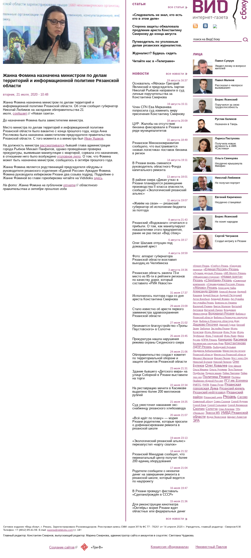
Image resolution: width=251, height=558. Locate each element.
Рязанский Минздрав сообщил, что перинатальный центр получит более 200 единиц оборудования (159, 458)
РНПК (205, 384)
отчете (70, 185)
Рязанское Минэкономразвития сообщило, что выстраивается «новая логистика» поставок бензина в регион (159, 148)
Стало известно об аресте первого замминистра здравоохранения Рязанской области (158, 312)
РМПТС (197, 384)
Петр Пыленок (235, 369)
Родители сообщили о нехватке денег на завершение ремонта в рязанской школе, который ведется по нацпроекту (158, 476)
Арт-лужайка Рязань (203, 302)
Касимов (240, 339)
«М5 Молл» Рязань (235, 273)
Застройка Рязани (220, 328)
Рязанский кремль (232, 388)
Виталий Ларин (213, 310)
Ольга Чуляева (218, 369)
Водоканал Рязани (221, 313)
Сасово (242, 397)
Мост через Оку (239, 358)
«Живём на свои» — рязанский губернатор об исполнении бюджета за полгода (159, 207)
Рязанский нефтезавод (209, 392)
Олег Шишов (234, 366)
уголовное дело (69, 156)
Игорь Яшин (230, 336)
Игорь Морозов (213, 332)
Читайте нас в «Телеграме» (153, 61)
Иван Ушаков (93, 138)
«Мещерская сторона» (206, 276)
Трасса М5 (212, 413)
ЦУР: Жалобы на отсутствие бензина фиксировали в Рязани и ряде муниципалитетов (157, 127)
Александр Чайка (227, 288)
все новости (175, 73)
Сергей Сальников (217, 405)
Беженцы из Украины (226, 302)
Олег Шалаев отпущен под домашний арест (152, 244)
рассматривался (52, 145)
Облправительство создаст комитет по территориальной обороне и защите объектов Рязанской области (159, 358)
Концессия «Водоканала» (170, 547)
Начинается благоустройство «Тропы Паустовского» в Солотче (159, 327)
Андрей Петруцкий (231, 295)
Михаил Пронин (222, 358)
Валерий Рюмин (203, 306)
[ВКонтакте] (205, 27)
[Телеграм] (215, 27)
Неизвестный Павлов (211, 547)
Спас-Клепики (227, 409)
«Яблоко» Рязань (205, 287)
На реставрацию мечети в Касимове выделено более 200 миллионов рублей (159, 391)
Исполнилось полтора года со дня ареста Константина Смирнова (158, 297)
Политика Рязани (216, 377)
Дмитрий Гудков (227, 325)
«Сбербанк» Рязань (218, 280)
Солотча (212, 409)
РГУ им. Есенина (236, 380)
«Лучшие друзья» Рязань (208, 273)
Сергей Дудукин (239, 401)
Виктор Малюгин (222, 306)
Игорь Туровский (214, 336)
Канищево (225, 339)
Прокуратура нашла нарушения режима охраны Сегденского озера (158, 340)
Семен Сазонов (222, 401)
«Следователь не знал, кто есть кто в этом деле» (157, 16)
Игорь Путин (229, 332)
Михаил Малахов (203, 358)
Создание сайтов (63, 547)
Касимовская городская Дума (208, 343)
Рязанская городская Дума (217, 386)
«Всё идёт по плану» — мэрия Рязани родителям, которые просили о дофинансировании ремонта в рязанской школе (159, 423)
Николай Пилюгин (222, 362)
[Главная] (220, 29)
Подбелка (198, 373)
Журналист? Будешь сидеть (154, 53)
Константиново (235, 343)
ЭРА (196, 420)
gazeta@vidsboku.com (61, 530)
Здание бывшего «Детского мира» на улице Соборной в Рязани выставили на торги (160, 375)
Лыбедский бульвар (224, 347)
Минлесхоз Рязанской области (230, 354)
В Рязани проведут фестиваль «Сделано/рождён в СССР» (155, 492)
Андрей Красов (211, 295)
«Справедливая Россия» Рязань (225, 284)
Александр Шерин (205, 291)
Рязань (229, 396)
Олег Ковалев (216, 365)
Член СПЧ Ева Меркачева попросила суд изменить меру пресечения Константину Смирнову (158, 110)
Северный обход (203, 401)
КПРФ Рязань (209, 339)
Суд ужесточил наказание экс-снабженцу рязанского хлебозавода (159, 406)
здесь (98, 178)
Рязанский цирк (213, 397)
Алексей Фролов (227, 291)
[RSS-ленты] (195, 27)
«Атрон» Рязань (201, 266)
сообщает (21, 113)
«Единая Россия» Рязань (221, 269)
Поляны (235, 377)
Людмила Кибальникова (207, 350)
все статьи (176, 7)
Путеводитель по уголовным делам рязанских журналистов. (157, 43)
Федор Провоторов (216, 417)
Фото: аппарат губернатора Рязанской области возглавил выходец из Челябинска (154, 260)
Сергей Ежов (199, 405)
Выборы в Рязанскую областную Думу (219, 321)
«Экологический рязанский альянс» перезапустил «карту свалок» (158, 442)
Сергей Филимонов (238, 405)
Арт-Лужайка (237, 299)
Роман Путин (217, 385)
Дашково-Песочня (205, 324)
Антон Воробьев (201, 299)
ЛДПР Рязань (202, 347)
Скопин (199, 409)
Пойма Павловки (231, 373)
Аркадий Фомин (220, 299)
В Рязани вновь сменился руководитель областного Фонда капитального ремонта (156, 166)
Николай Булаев (202, 361)
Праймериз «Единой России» (208, 381)
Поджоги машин (213, 373)
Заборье (205, 328)
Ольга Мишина (200, 369)
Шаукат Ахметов (237, 416)
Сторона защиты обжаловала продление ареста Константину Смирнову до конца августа (157, 30)
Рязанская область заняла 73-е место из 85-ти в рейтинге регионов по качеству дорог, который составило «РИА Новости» (158, 278)
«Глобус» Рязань (219, 266)
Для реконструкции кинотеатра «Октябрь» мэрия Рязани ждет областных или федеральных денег (159, 508)
